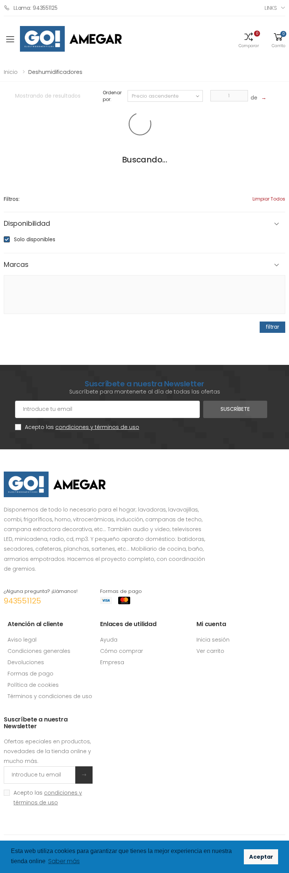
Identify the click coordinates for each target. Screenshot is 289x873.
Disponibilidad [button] (27, 224)
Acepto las (82, 427)
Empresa (112, 662)
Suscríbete (235, 409)
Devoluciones (26, 662)
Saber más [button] (64, 861)
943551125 (22, 601)
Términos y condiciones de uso (50, 696)
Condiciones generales (39, 651)
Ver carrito (210, 651)
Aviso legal (22, 639)
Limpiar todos (268, 199)
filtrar (272, 327)
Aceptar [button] (261, 857)
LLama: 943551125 (36, 8)
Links (271, 8)
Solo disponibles (34, 239)
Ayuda (108, 639)
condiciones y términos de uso (97, 427)
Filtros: (12, 199)
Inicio (11, 72)
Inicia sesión (213, 639)
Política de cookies (33, 685)
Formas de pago (30, 673)
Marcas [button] (16, 265)
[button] (249, 39)
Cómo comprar (121, 651)
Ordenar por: (112, 96)
